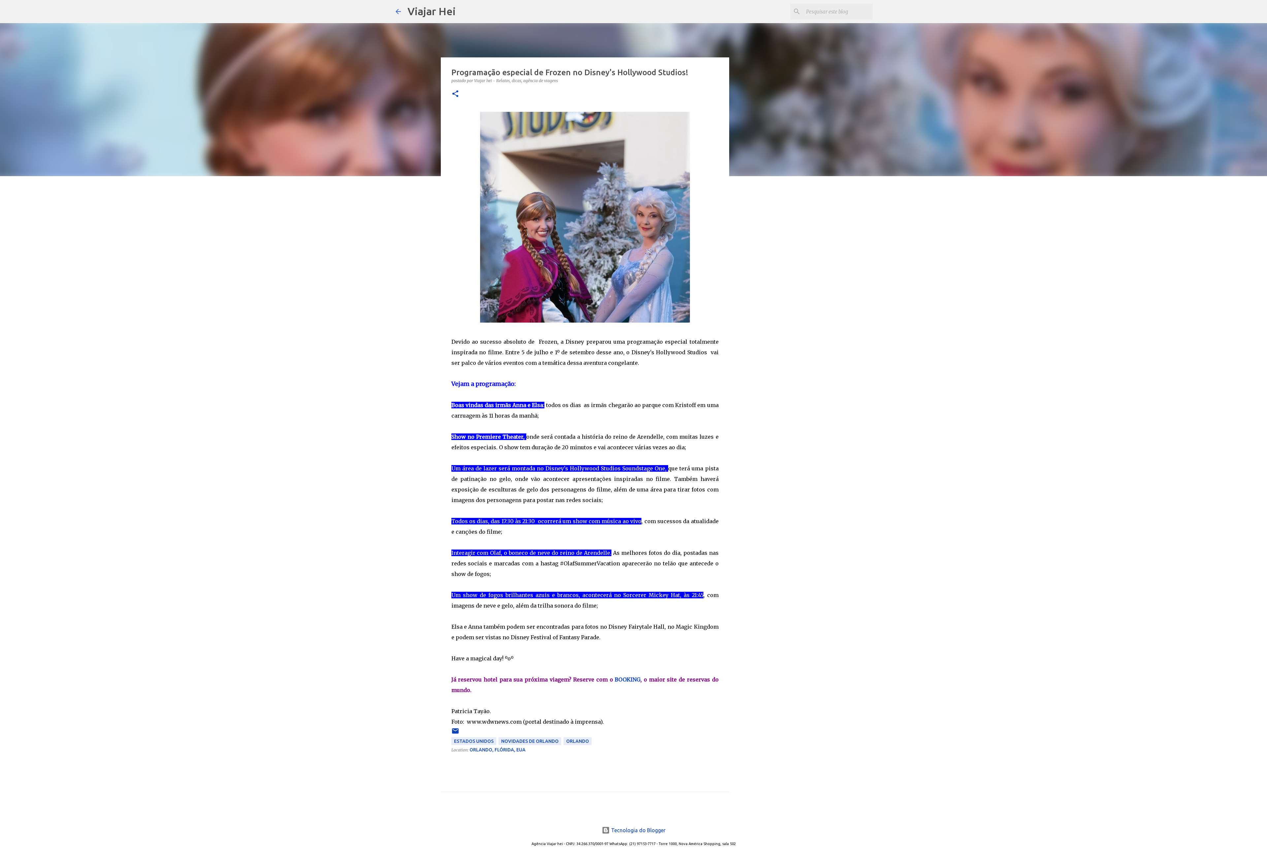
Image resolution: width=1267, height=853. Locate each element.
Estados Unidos (474, 741)
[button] (455, 94)
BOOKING (627, 679)
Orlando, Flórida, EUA (498, 749)
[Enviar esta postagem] (455, 733)
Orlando (577, 741)
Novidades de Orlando (530, 741)
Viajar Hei (431, 11)
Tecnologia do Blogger (638, 830)
